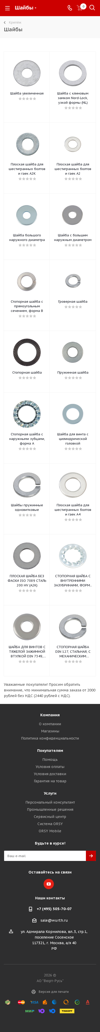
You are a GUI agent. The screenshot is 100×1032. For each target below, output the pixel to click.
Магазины (50, 731)
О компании (50, 724)
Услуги (50, 793)
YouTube (49, 884)
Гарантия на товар (50, 781)
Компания (50, 714)
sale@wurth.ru (54, 920)
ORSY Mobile (50, 831)
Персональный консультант (50, 802)
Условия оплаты (50, 766)
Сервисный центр (50, 816)
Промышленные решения (50, 809)
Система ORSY (50, 824)
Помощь (50, 759)
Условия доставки (50, 774)
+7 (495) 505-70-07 (54, 908)
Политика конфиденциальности (50, 738)
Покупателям (50, 750)
